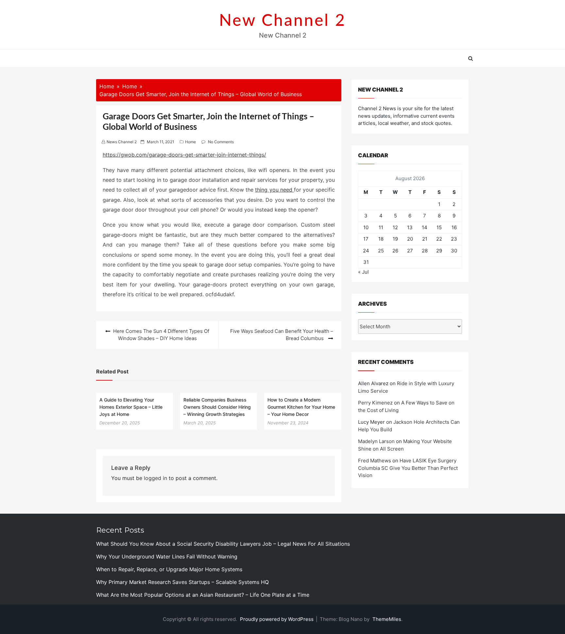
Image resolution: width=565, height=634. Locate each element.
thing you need (274, 189)
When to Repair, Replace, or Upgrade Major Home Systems (169, 569)
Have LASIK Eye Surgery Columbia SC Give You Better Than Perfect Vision (408, 467)
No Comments (221, 141)
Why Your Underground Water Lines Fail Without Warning (166, 556)
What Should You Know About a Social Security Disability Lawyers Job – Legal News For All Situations (223, 543)
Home (190, 141)
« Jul (363, 272)
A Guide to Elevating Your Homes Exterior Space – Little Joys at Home (131, 407)
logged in (155, 478)
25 (381, 251)
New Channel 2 (282, 21)
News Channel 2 (122, 141)
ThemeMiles (386, 619)
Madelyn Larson (376, 441)
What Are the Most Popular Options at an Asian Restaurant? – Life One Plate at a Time (202, 594)
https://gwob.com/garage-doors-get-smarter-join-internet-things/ (184, 154)
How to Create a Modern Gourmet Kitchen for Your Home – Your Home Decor (301, 407)
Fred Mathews (374, 460)
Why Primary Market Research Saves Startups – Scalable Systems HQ (182, 582)
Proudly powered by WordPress (277, 619)
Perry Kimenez (375, 403)
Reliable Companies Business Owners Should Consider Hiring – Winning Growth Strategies (217, 407)
